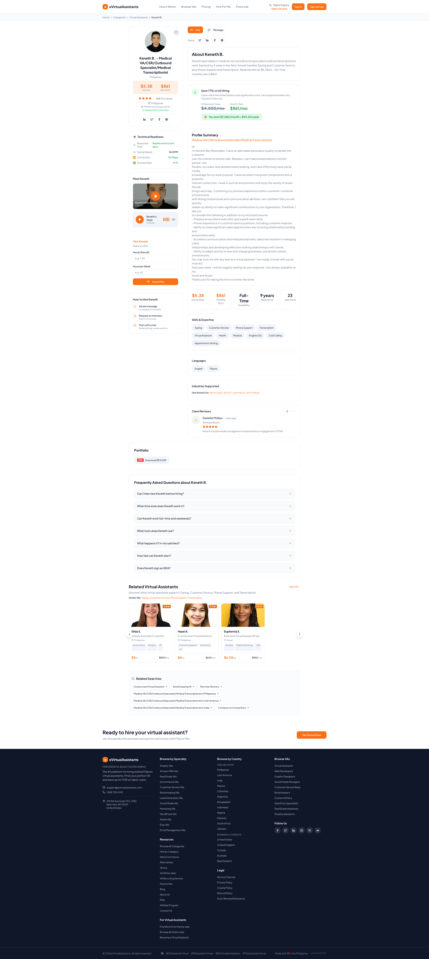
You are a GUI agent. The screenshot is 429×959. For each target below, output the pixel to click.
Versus (163, 867)
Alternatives (166, 862)
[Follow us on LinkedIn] (294, 830)
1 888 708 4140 (115, 792)
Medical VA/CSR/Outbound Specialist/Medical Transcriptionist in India (171, 707)
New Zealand (224, 860)
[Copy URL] (167, 119)
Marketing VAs (167, 808)
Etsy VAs (164, 824)
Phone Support (244, 327)
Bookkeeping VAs (169, 792)
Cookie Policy (224, 887)
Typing (198, 327)
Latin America (224, 775)
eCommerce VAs (169, 781)
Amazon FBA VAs (169, 771)
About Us (165, 894)
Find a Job (242, 6)
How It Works (167, 6)
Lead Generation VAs (171, 797)
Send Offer (158, 281)
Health (222, 335)
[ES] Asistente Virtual (177, 953)
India (220, 780)
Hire (198, 29)
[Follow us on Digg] (318, 830)
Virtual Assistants (138, 17)
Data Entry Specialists (286, 803)
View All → (294, 586)
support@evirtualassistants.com (124, 787)
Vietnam (221, 828)
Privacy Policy (224, 882)
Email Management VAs (173, 830)
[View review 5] (295, 411)
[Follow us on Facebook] (277, 830)
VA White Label (168, 872)
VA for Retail (252, 392)
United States (224, 839)
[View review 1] (287, 411)
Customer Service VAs (172, 787)
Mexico (221, 785)
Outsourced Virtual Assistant (149, 686)
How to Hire (166, 883)
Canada (221, 850)
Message (218, 29)
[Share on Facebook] (159, 119)
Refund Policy (224, 893)
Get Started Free (311, 734)
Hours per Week (141, 266)
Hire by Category (169, 851)
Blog (162, 889)
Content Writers (283, 797)
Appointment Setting (206, 343)
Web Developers (283, 771)
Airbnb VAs (165, 819)
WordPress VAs (168, 813)
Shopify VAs (166, 765)
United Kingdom (226, 844)
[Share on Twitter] (152, 119)
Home (106, 17)
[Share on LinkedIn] (144, 119)
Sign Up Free (317, 6)
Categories (119, 17)
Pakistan (221, 817)
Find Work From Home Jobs (175, 926)
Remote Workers (209, 686)
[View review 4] (293, 411)
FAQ (162, 899)
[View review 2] (289, 411)
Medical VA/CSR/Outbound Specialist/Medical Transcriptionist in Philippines (175, 693)
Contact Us (166, 910)
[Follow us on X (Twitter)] (286, 830)
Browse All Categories (172, 846)
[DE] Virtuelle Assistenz (228, 953)
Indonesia (222, 807)
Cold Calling (275, 335)
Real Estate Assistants (286, 808)
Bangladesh (223, 801)
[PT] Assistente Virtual (254, 953)
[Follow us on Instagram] (302, 830)
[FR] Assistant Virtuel (202, 953)
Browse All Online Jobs (172, 932)
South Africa (224, 823)
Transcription (267, 327)
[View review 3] (291, 411)
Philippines (223, 769)
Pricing (206, 6)
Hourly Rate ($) (141, 252)
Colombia (222, 791)
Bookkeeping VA (182, 686)
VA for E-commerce (234, 392)
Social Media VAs (169, 803)
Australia (222, 855)
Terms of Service (226, 877)
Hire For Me (223, 6)
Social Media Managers (287, 781)
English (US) (255, 335)
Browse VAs (188, 6)
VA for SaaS (216, 392)
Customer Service (219, 327)
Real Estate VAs (168, 776)
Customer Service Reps (287, 787)
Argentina (222, 796)
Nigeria (221, 812)
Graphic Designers (284, 776)
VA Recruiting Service (171, 878)
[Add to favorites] (176, 32)
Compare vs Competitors (232, 707)
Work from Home (169, 856)
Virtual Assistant (203, 335)
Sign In (298, 6)
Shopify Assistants (284, 813)
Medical (237, 335)
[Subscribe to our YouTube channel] (310, 830)
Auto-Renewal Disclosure (231, 898)
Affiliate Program (169, 905)
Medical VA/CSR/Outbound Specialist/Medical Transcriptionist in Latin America (176, 700)
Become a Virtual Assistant (174, 937)
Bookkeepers (282, 792)
